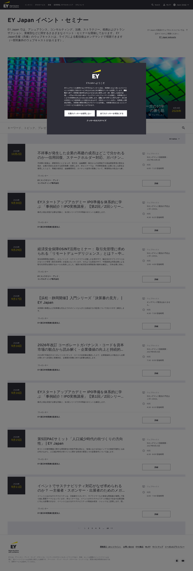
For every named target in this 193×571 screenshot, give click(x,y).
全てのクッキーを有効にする (111, 113)
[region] (96, 98)
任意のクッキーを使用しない (79, 113)
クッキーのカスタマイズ (96, 120)
